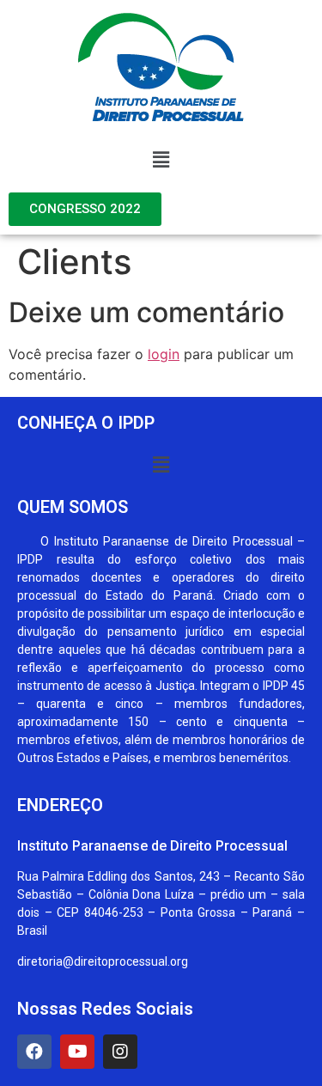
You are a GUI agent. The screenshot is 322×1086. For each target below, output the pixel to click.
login (163, 354)
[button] (160, 159)
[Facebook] (34, 1051)
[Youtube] (77, 1051)
